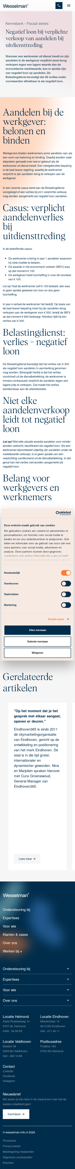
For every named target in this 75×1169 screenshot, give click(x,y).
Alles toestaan (37, 630)
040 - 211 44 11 (50, 1031)
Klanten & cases (15, 934)
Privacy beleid (11, 1146)
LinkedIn (8, 1071)
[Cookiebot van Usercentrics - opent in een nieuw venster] (55, 513)
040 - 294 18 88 (12, 1056)
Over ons (10, 942)
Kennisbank (14, 23)
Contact (9, 1066)
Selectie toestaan (37, 641)
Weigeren (37, 652)
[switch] (66, 583)
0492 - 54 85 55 (12, 1031)
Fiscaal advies (37, 23)
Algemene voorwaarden (17, 1157)
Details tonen (56, 619)
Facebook (9, 1076)
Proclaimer (9, 1141)
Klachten (8, 1163)
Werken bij (11, 950)
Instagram (9, 1081)
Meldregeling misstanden (18, 1152)
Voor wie (9, 926)
